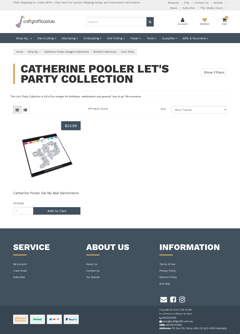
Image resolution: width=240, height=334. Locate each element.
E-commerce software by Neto (175, 314)
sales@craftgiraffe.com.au (177, 321)
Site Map (164, 283)
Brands (219, 2)
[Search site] (150, 22)
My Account (20, 264)
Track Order (20, 270)
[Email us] (163, 299)
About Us (91, 264)
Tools (151, 38)
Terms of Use (167, 264)
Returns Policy (168, 277)
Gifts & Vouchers (194, 38)
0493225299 (168, 317)
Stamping (69, 38)
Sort (163, 109)
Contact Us (201, 2)
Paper (135, 38)
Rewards (174, 2)
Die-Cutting (46, 38)
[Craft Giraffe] (34, 21)
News (174, 7)
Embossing (91, 38)
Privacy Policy (167, 270)
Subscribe (189, 7)
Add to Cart (56, 211)
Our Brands (93, 277)
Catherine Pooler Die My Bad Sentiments (46, 193)
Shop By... (23, 38)
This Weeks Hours (212, 7)
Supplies (169, 38)
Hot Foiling (115, 38)
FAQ (187, 2)
